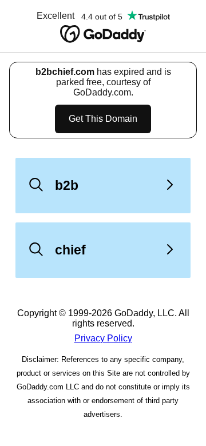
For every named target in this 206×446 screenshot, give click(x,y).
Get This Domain (103, 119)
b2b (66, 185)
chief (70, 249)
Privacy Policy (103, 338)
